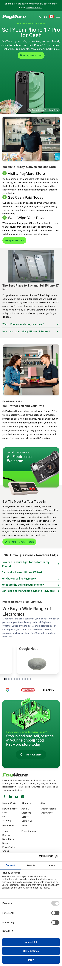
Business (6, 843)
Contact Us (27, 821)
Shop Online (46, 812)
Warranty (6, 820)
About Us (26, 808)
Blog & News (8, 839)
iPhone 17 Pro (53, 110)
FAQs (5, 816)
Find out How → (34, 7)
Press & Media (29, 831)
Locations (26, 812)
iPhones (41, 110)
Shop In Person (48, 808)
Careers (25, 816)
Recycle (6, 835)
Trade (5, 831)
